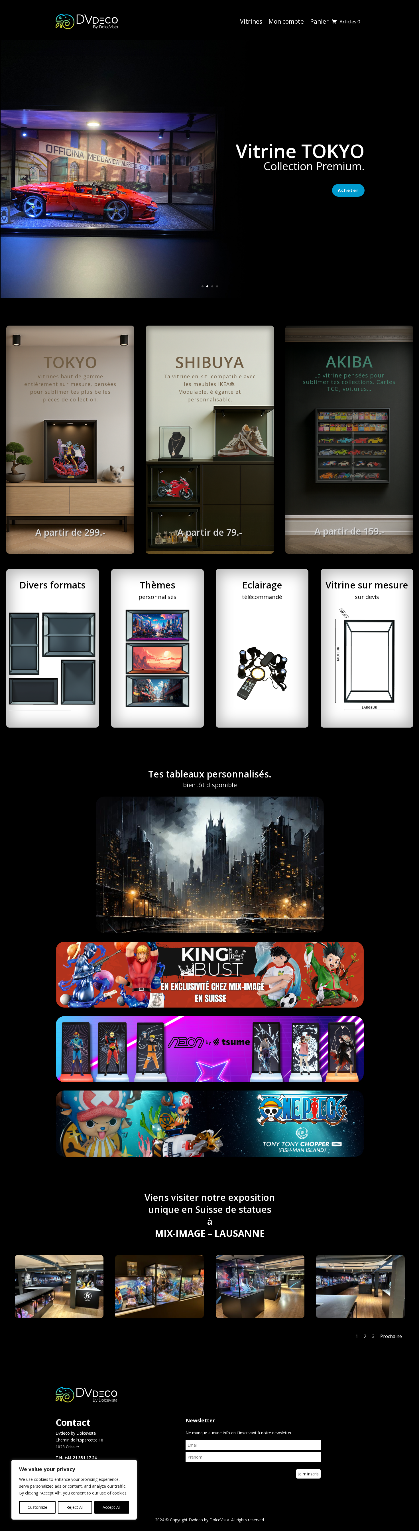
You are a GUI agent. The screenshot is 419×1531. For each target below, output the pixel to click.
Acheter (348, 190)
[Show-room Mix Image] (59, 1316)
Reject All (75, 1507)
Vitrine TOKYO (300, 150)
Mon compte (286, 21)
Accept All (112, 1507)
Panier (319, 21)
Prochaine (391, 1336)
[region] (74, 1490)
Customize (37, 1507)
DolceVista (219, 1519)
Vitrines (251, 21)
